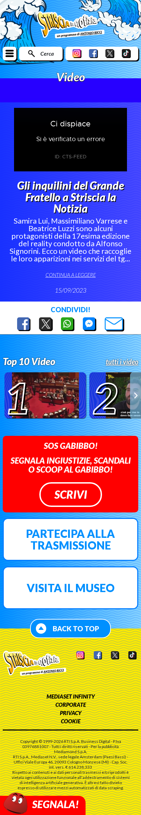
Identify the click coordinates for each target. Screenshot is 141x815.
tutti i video (122, 362)
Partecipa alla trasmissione (70, 539)
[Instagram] (77, 53)
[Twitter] (109, 53)
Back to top (76, 628)
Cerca (47, 53)
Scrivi (70, 494)
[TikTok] (126, 53)
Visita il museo (71, 588)
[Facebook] (93, 53)
